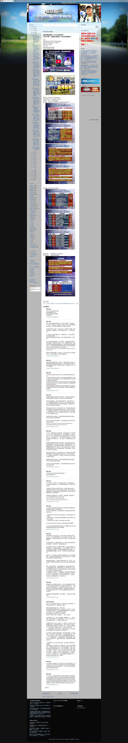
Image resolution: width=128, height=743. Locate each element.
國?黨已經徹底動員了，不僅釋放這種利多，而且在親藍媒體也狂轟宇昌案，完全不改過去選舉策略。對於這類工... (89, 57)
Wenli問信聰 (32, 204)
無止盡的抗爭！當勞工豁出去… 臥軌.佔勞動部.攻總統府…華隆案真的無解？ (35, 65)
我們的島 (32, 272)
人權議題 (32, 210)
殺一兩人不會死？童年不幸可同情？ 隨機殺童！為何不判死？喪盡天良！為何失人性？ (35, 134)
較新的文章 (46, 693)
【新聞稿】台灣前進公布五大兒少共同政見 (39, 705)
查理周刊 (32, 236)
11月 (33, 32)
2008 (32, 179)
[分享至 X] (46, 301)
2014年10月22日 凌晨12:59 (52, 368)
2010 (32, 175)
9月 (33, 152)
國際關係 (32, 190)
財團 (68, 303)
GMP (31, 226)
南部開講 (32, 270)
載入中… (55, 702)
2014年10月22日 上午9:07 (52, 390)
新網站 (93, 38)
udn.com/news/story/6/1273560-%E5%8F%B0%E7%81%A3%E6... (89, 62)
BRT (31, 233)
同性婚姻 (32, 227)
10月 (33, 34)
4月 (33, 161)
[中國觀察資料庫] (90, 91)
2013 (32, 170)
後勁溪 (61, 303)
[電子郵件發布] (77, 303)
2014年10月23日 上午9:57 (52, 669)
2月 (33, 165)
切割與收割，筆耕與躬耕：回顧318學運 (39, 722)
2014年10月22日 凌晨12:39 (52, 356)
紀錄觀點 (32, 275)
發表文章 (33, 288)
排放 (71, 303)
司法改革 (32, 213)
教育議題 (32, 197)
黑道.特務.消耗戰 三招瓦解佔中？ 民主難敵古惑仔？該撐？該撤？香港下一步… (35, 142)
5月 (33, 159)
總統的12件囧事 (33, 208)
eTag (31, 222)
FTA (30, 224)
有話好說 (52, 303)
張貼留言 (47, 687)
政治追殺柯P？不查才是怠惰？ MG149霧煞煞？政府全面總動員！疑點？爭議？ (35, 125)
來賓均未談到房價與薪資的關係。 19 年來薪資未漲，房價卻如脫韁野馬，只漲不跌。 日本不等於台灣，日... (89, 72)
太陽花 (31, 234)
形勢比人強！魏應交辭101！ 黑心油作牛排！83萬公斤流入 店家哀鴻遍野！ (36, 48)
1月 (33, 167)
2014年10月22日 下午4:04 (52, 657)
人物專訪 (32, 203)
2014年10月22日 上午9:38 (52, 467)
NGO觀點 (32, 268)
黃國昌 (31, 231)
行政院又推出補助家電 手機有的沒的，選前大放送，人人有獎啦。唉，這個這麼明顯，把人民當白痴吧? (89, 51)
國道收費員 (32, 229)
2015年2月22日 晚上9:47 (52, 684)
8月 (33, 154)
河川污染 (57, 303)
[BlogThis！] (45, 301)
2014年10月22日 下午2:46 (52, 578)
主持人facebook (33, 282)
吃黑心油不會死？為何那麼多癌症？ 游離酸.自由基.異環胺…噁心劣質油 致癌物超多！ (35, 92)
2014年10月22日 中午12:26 (52, 501)
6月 (33, 157)
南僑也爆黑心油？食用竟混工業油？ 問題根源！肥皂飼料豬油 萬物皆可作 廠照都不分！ (35, 101)
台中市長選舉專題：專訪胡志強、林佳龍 (35, 148)
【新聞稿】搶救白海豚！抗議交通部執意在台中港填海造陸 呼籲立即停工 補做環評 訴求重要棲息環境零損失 (40, 712)
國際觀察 (32, 188)
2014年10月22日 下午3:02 (52, 597)
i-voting (31, 243)
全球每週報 (32, 206)
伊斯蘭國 (32, 219)
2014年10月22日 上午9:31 (52, 426)
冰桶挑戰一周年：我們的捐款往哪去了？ (39, 725)
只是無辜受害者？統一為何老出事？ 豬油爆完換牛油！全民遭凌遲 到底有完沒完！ (35, 57)
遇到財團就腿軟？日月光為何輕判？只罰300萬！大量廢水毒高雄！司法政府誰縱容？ (35, 83)
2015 (32, 26)
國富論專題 (32, 194)
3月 (33, 163)
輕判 (73, 303)
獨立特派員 (32, 274)
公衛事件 (32, 192)
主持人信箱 (32, 279)
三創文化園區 (33, 245)
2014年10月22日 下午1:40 (52, 529)
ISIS (30, 242)
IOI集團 (31, 238)
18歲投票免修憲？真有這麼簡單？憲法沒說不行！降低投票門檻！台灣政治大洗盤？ (35, 73)
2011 (32, 173)
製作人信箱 (32, 280)
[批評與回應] (82, 84)
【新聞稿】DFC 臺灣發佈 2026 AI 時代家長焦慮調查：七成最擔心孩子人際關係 (40, 716)
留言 (32, 290)
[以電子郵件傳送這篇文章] (43, 301)
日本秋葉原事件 (33, 247)
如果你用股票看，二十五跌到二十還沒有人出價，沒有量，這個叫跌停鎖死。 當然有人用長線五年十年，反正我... (89, 67)
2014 (32, 28)
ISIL (30, 240)
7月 (33, 156)
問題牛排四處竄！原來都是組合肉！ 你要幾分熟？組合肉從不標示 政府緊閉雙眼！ (35, 39)
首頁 (60, 693)
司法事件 (32, 201)
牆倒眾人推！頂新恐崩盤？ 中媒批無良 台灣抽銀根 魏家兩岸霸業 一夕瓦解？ (35, 109)
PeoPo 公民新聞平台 (34, 266)
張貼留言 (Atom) (50, 696)
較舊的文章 (74, 693)
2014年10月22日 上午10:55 (52, 476)
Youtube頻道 (32, 253)
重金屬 (64, 303)
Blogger (77, 739)
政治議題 (32, 187)
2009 (32, 177)
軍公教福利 (32, 215)
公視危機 (32, 212)
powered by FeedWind (93, 119)
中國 (31, 196)
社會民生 (32, 185)
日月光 (47, 303)
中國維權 (32, 217)
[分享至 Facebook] (48, 301)
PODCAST (32, 256)
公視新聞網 (32, 262)
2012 (32, 172)
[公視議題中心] (90, 83)
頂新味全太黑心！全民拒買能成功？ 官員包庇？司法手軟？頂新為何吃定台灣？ (35, 117)
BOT (31, 220)
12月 (33, 30)
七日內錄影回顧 (33, 254)
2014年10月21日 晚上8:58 (52, 317)
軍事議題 (32, 199)
